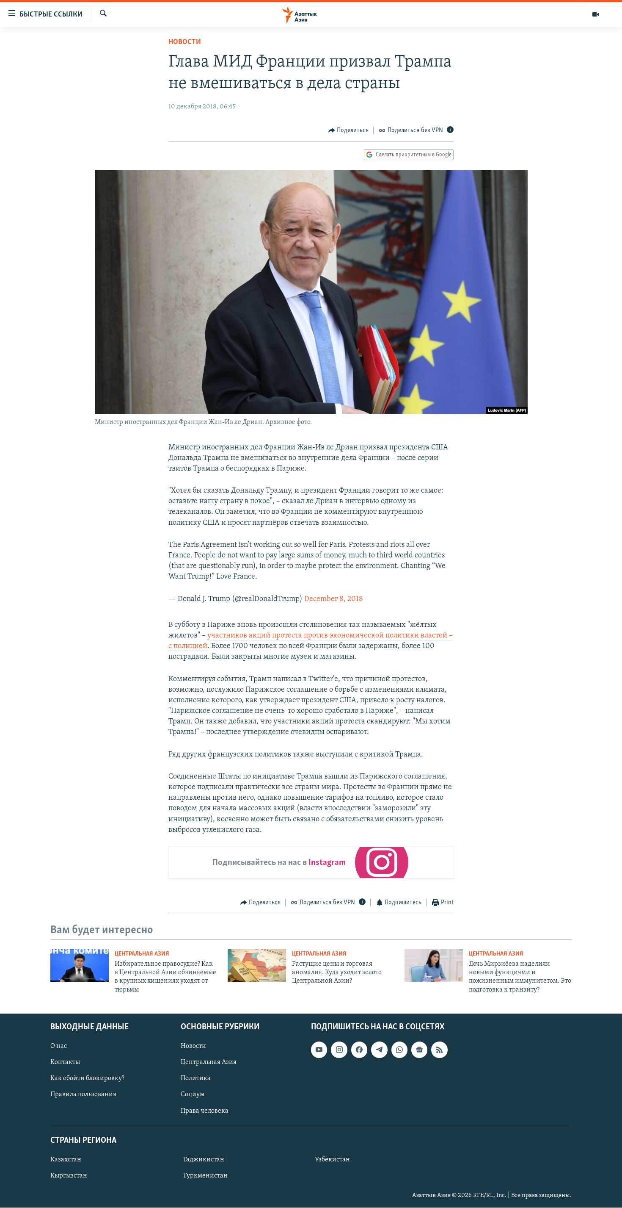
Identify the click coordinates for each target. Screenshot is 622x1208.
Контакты (65, 1062)
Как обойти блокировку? (87, 1078)
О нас (58, 1046)
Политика (196, 1078)
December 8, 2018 (333, 599)
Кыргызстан (68, 1175)
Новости (184, 42)
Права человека (204, 1111)
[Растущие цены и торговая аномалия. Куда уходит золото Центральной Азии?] (257, 965)
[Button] (348, 130)
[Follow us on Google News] (419, 1050)
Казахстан (65, 1159)
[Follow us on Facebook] (359, 1050)
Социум (192, 1095)
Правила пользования (83, 1095)
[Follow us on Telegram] (379, 1050)
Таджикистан (203, 1159)
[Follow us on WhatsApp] (399, 1050)
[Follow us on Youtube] (319, 1050)
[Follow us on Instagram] (339, 1050)
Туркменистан (205, 1175)
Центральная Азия (142, 954)
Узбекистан (332, 1159)
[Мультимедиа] (595, 14)
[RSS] (439, 1050)
